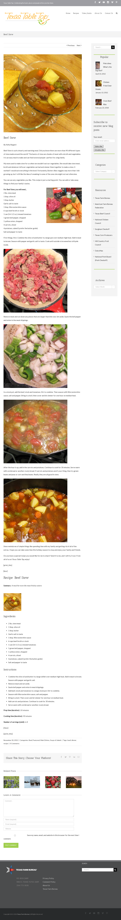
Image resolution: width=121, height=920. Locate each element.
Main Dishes (44, 740)
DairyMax (99, 251)
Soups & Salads (55, 740)
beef (69, 740)
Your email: (98, 137)
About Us (46, 885)
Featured (36, 740)
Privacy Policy (48, 878)
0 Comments (14, 743)
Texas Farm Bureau (102, 198)
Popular (104, 57)
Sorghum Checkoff (102, 229)
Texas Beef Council (102, 214)
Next (79, 45)
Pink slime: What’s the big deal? (103, 67)
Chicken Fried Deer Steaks (103, 85)
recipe (6, 743)
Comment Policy (49, 882)
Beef (30, 740)
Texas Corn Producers (103, 235)
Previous (71, 45)
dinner (73, 740)
